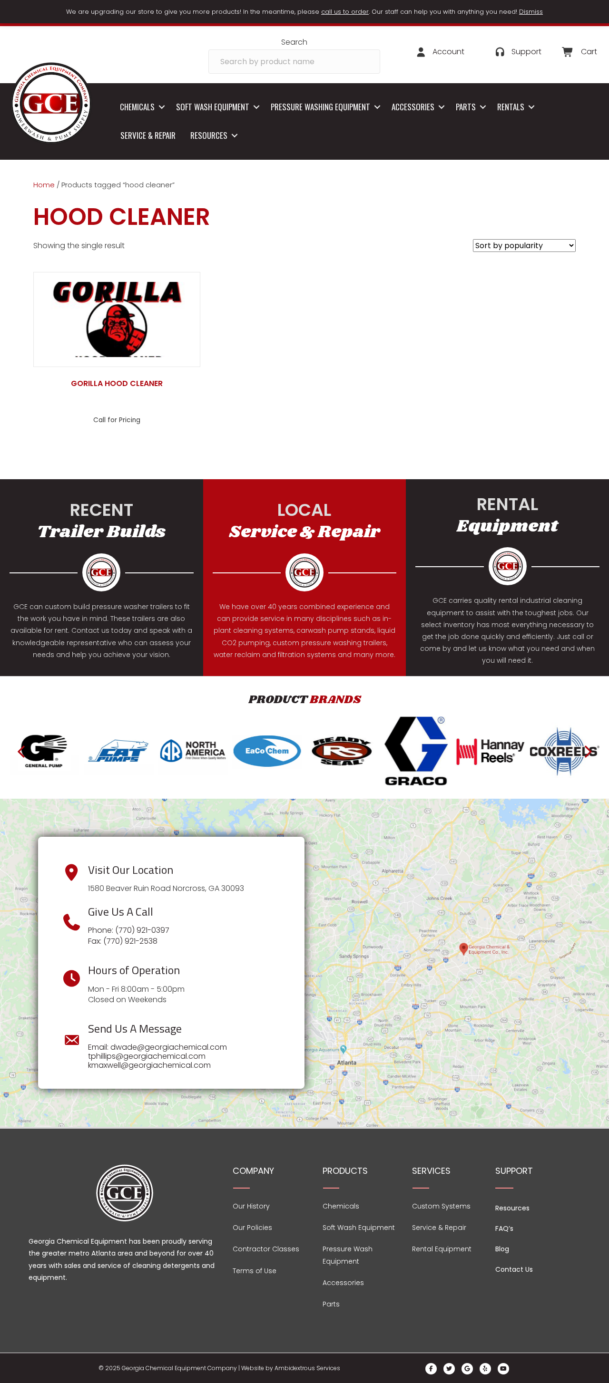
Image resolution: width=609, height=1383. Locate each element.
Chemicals (137, 107)
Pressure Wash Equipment (348, 1255)
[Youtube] (503, 1368)
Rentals (510, 107)
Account (448, 51)
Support (526, 51)
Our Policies (252, 1227)
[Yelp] (485, 1368)
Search (294, 42)
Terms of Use (254, 1271)
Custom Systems (441, 1206)
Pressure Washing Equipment (320, 107)
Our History (251, 1206)
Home (44, 185)
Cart (589, 51)
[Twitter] (449, 1368)
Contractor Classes (266, 1249)
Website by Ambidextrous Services (290, 1368)
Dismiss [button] (531, 11)
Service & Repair (148, 135)
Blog (502, 1249)
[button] (161, 107)
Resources (208, 135)
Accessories (413, 107)
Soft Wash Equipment (212, 107)
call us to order (345, 11)
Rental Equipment (441, 1249)
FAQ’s (504, 1228)
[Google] (467, 1368)
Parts (466, 107)
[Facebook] (431, 1368)
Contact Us (514, 1269)
